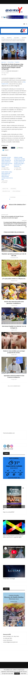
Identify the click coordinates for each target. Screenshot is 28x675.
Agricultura (16, 37)
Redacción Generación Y (12, 71)
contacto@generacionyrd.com (10, 642)
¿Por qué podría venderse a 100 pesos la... (14, 278)
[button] (23, 488)
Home (2, 37)
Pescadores (13, 188)
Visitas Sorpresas (16, 191)
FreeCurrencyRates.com (9, 433)
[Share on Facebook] (13, 199)
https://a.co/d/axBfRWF (8, 512)
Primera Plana (10, 62)
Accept (17, 673)
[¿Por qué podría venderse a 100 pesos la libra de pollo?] (14, 268)
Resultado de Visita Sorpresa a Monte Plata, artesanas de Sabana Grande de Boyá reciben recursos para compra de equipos (6, 162)
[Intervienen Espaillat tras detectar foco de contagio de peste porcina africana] (14, 315)
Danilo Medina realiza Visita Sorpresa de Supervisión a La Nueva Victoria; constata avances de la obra (7, 175)
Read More (23, 673)
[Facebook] (10, 1)
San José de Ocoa (6, 191)
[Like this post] (11, 199)
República (9, 37)
